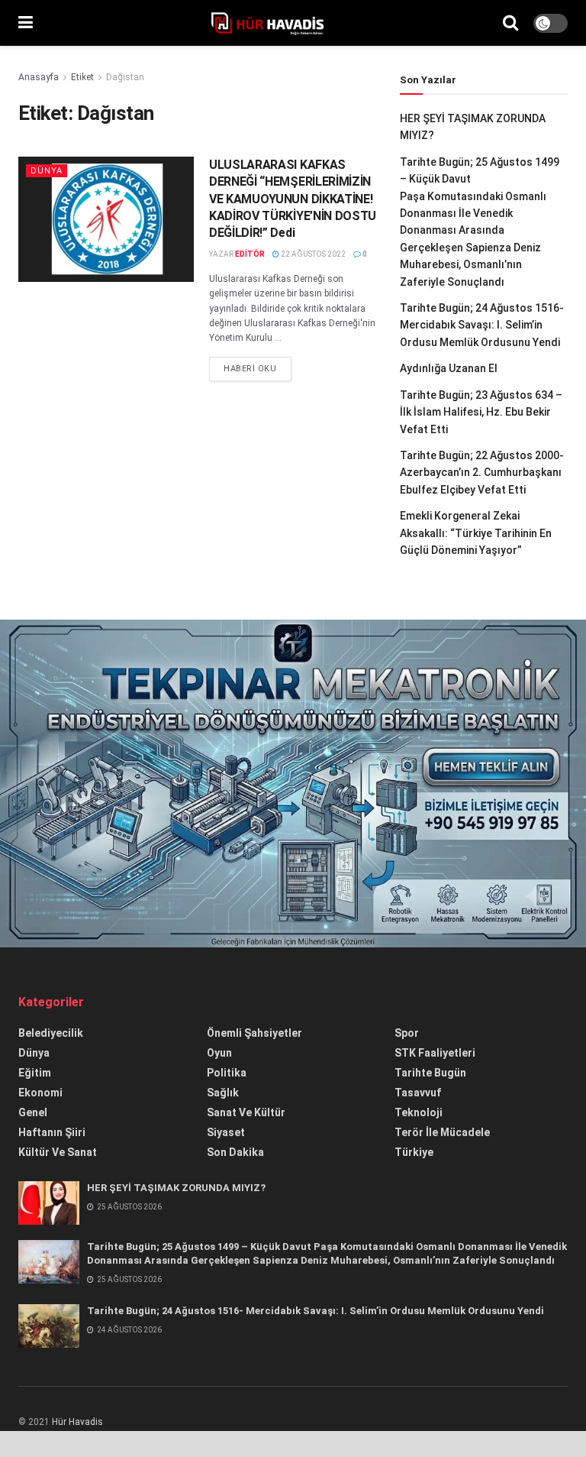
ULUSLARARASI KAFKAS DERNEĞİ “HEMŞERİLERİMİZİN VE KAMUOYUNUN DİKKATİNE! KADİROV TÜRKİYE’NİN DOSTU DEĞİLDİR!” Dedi (292, 199)
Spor (406, 1033)
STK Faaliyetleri (434, 1053)
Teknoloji (418, 1112)
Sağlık (223, 1092)
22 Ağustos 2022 (312, 254)
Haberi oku (250, 369)
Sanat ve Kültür (246, 1112)
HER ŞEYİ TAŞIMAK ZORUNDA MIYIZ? (176, 1187)
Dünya (47, 171)
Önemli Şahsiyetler (254, 1033)
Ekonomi (40, 1092)
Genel (32, 1112)
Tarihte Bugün (430, 1073)
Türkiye (413, 1152)
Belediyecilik (50, 1033)
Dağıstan (125, 77)
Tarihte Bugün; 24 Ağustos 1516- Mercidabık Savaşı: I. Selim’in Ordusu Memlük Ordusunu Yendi (482, 325)
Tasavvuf (417, 1092)
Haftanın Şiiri (51, 1132)
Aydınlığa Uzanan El (448, 368)
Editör (250, 254)
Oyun (219, 1053)
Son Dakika (235, 1152)
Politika (226, 1073)
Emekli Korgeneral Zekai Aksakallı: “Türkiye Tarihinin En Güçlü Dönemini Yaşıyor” (476, 533)
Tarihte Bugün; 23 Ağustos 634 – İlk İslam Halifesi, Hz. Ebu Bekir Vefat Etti (481, 412)
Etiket (82, 77)
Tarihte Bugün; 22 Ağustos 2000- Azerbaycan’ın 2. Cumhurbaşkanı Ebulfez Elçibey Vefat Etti (482, 472)
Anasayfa (38, 77)
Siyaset (226, 1132)
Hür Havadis (77, 1422)
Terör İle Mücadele (442, 1132)
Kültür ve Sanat (57, 1152)
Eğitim (34, 1073)
